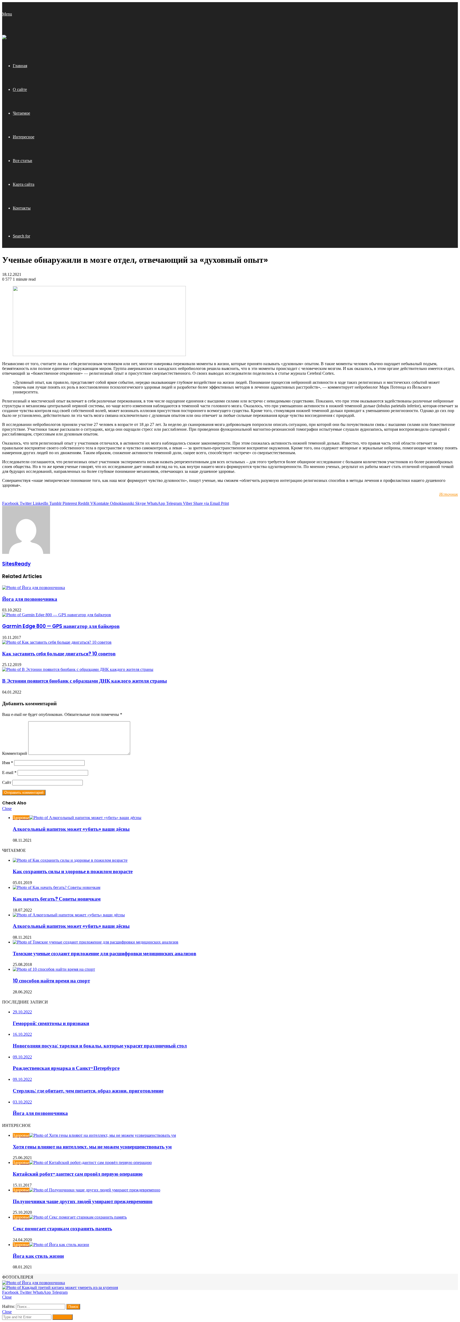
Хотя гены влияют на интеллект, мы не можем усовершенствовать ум (92, 1146)
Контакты (22, 208)
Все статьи (22, 160)
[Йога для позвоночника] (33, 587)
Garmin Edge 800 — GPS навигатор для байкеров (61, 626)
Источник (448, 494)
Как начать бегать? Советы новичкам (57, 898)
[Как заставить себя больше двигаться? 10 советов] (57, 642)
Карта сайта (23, 184)
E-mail (9, 772)
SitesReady (16, 563)
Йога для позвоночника (29, 599)
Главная (20, 65)
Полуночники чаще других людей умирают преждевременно (83, 1201)
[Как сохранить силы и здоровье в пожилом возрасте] (70, 860)
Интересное (23, 137)
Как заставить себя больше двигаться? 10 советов (59, 653)
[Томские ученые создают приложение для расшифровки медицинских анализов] (95, 942)
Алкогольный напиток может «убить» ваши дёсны (71, 829)
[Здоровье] (4, 37)
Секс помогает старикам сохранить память (62, 1228)
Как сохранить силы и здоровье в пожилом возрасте (73, 871)
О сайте (20, 89)
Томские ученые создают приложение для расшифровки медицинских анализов (104, 953)
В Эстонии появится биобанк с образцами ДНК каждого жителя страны (84, 680)
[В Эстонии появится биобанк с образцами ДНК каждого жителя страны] (77, 669)
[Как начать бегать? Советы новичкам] (56, 887)
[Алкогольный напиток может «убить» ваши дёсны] (69, 915)
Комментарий (14, 753)
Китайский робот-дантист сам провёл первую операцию (78, 1174)
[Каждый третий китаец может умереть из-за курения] (60, 1287)
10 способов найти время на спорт (51, 980)
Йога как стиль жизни (38, 1256)
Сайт (6, 782)
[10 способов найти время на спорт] (54, 969)
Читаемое (21, 113)
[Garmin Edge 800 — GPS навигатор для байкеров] (56, 614)
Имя (7, 762)
